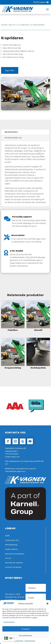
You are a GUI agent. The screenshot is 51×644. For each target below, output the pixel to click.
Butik (12, 25)
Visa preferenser (25, 635)
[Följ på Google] (23, 441)
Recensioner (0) (13, 138)
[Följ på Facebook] (8, 441)
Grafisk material (11, 549)
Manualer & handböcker (14, 554)
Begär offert (9, 70)
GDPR (7, 536)
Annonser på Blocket (13, 567)
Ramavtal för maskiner (14, 563)
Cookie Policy (19, 641)
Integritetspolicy (30, 641)
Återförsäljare (39, 2)
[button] (47, 603)
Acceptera (26, 629)
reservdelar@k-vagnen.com (15, 471)
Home (4, 25)
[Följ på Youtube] (30, 441)
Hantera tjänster (9, 622)
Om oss (8, 558)
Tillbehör (23, 25)
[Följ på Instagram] (15, 441)
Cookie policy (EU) (12, 540)
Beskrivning (11, 132)
